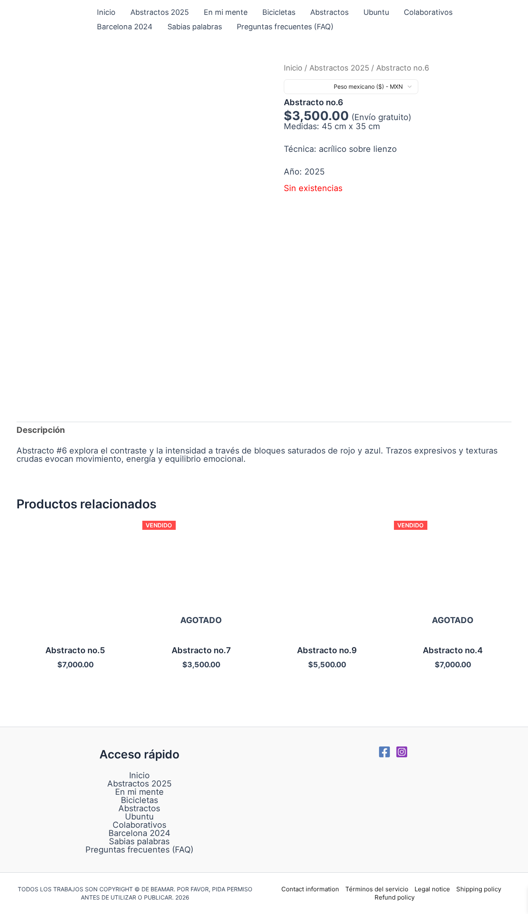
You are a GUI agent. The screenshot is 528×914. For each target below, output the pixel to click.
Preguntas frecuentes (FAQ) (285, 26)
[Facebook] (384, 752)
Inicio (106, 12)
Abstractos (329, 12)
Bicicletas (278, 12)
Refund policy (395, 897)
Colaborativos (428, 12)
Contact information (310, 889)
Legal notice (432, 889)
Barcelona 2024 (125, 26)
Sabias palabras (194, 26)
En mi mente (226, 12)
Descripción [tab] (40, 430)
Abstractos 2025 (159, 12)
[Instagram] (402, 752)
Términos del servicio (376, 889)
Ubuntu (376, 12)
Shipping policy (478, 889)
